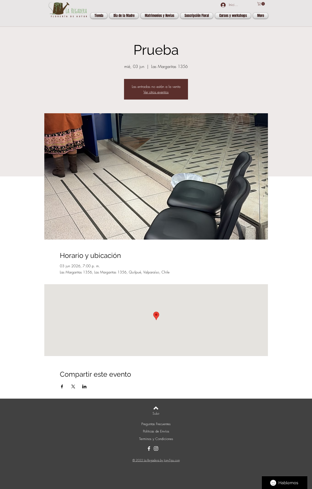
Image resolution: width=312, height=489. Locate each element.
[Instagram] (156, 448)
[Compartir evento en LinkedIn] (84, 386)
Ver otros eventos (156, 92)
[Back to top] (155, 408)
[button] (261, 3)
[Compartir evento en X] (73, 386)
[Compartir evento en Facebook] (62, 386)
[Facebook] (149, 448)
